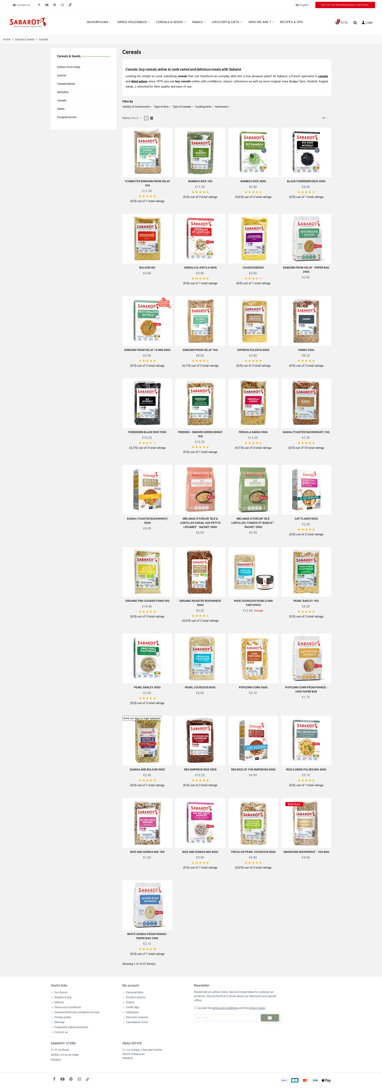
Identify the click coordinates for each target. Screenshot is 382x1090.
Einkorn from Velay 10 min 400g (147, 350)
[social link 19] (70, 5)
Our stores (60, 992)
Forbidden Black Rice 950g (147, 432)
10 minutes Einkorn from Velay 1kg (147, 183)
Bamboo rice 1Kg (200, 181)
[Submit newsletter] (270, 1017)
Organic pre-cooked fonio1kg (147, 600)
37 (324, 118)
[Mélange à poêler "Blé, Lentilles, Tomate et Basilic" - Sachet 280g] (253, 490)
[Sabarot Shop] (32, 23)
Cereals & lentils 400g (200, 267)
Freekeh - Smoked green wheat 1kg (200, 434)
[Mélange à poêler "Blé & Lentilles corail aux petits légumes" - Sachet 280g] (200, 490)
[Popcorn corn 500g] (253, 658)
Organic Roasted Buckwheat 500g (200, 603)
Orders (130, 1002)
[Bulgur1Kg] (147, 239)
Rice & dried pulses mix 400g (306, 769)
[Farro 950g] (306, 321)
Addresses (132, 1012)
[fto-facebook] (39, 5)
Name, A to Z (130, 118)
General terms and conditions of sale (76, 1012)
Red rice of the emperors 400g (253, 769)
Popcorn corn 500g (253, 687)
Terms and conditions (67, 1007)
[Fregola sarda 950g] (253, 403)
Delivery (59, 1002)
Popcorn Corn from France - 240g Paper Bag (306, 689)
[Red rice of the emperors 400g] (253, 741)
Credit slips (132, 1007)
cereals (323, 76)
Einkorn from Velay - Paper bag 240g (306, 269)
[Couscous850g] (253, 239)
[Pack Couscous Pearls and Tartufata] (253, 572)
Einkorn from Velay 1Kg (200, 350)
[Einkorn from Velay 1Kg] (200, 321)
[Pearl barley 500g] (147, 658)
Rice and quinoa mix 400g (200, 851)
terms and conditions (225, 1008)
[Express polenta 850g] (253, 321)
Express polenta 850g (253, 350)
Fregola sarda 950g (253, 432)
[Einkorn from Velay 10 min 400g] (147, 321)
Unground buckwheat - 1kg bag (306, 851)
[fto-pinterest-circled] (54, 5)
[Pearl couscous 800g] (200, 658)
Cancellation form (137, 1022)
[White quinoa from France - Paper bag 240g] (147, 905)
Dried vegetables (132, 22)
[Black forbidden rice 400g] (306, 152)
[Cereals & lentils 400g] (200, 239)
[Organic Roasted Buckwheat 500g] (200, 572)
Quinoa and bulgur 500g (147, 769)
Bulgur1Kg (147, 267)
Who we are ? (259, 22)
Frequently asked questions (71, 1027)
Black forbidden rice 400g (306, 181)
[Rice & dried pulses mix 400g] (306, 741)
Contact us (23, 5)
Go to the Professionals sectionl (345, 5)
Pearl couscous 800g (200, 687)
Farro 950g (306, 350)
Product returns (135, 997)
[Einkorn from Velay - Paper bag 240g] (306, 239)
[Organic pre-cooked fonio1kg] (147, 572)
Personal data (134, 992)
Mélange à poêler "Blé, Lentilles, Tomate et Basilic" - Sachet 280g (253, 523)
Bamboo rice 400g (253, 181)
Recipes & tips (291, 22)
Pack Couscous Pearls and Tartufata (253, 603)
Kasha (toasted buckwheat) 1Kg (306, 432)
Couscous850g (253, 267)
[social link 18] (87, 1079)
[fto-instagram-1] (62, 5)
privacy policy (257, 1008)
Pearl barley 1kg (306, 600)
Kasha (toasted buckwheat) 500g (147, 520)
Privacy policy (62, 1017)
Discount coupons (137, 1017)
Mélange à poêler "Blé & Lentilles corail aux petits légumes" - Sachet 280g (200, 523)
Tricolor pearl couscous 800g (253, 851)
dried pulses (139, 81)
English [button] (304, 5)
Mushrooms (97, 22)
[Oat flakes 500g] (306, 490)
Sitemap (59, 1022)
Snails (197, 22)
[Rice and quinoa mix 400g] (200, 823)
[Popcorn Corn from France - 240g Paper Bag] (306, 658)
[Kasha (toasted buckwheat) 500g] (147, 490)
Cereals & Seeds (169, 22)
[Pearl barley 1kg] (306, 572)
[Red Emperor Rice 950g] (200, 741)
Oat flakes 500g (306, 518)
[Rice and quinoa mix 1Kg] (147, 823)
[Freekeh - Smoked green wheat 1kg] (200, 403)
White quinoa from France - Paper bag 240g (147, 936)
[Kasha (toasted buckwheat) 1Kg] (306, 403)
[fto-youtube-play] (47, 5)
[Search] (355, 22)
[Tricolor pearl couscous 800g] (253, 823)
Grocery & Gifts (225, 22)
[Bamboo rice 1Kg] (200, 152)
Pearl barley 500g (147, 687)
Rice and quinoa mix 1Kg (147, 851)
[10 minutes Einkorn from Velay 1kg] (147, 152)
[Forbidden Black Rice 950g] (147, 403)
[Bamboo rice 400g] (253, 152)
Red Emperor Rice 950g (200, 769)
